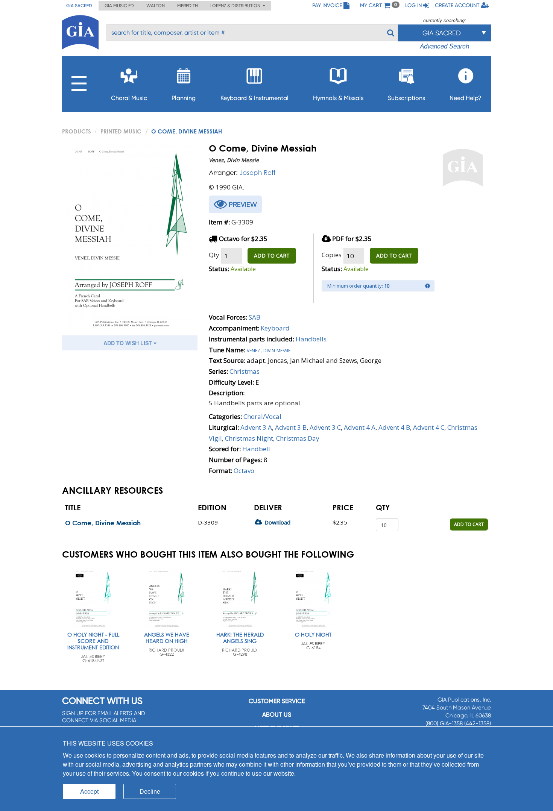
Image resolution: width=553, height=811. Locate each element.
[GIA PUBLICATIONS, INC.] (80, 31)
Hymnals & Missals (338, 98)
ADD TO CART (272, 255)
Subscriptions (406, 98)
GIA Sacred (79, 5)
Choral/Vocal (262, 416)
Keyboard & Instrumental (254, 98)
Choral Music (129, 98)
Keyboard (275, 328)
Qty (214, 254)
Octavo (244, 470)
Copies (332, 254)
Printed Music (120, 131)
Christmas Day (297, 438)
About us (276, 714)
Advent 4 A (359, 427)
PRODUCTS (76, 131)
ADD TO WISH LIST (128, 343)
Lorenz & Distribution (236, 5)
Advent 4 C (428, 427)
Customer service (277, 701)
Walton (155, 5)
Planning (184, 98)
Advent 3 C (325, 427)
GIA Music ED (119, 5)
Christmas (244, 371)
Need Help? (466, 98)
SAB (254, 317)
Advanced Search (444, 45)
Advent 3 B (291, 427)
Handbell (256, 448)
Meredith (187, 5)
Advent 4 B (394, 427)
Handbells (311, 339)
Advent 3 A (256, 427)
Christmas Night (249, 438)
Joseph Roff (257, 172)
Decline (150, 791)
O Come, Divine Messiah (103, 522)
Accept (89, 791)
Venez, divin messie (268, 350)
